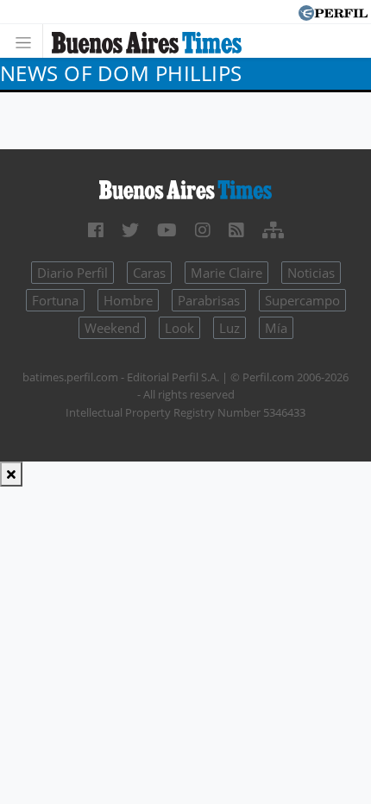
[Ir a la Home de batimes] (185, 189)
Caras (149, 272)
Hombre (128, 300)
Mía (276, 327)
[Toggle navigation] (28, 41)
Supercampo (302, 300)
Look (179, 327)
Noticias (311, 272)
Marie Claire (226, 272)
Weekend (112, 327)
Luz (229, 327)
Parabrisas (209, 300)
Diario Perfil (72, 272)
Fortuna (55, 300)
